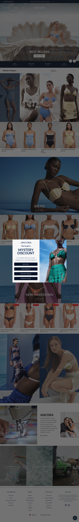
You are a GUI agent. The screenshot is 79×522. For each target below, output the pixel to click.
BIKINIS (26, 264)
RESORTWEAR (26, 273)
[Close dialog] (64, 241)
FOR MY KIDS (26, 278)
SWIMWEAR (25, 269)
